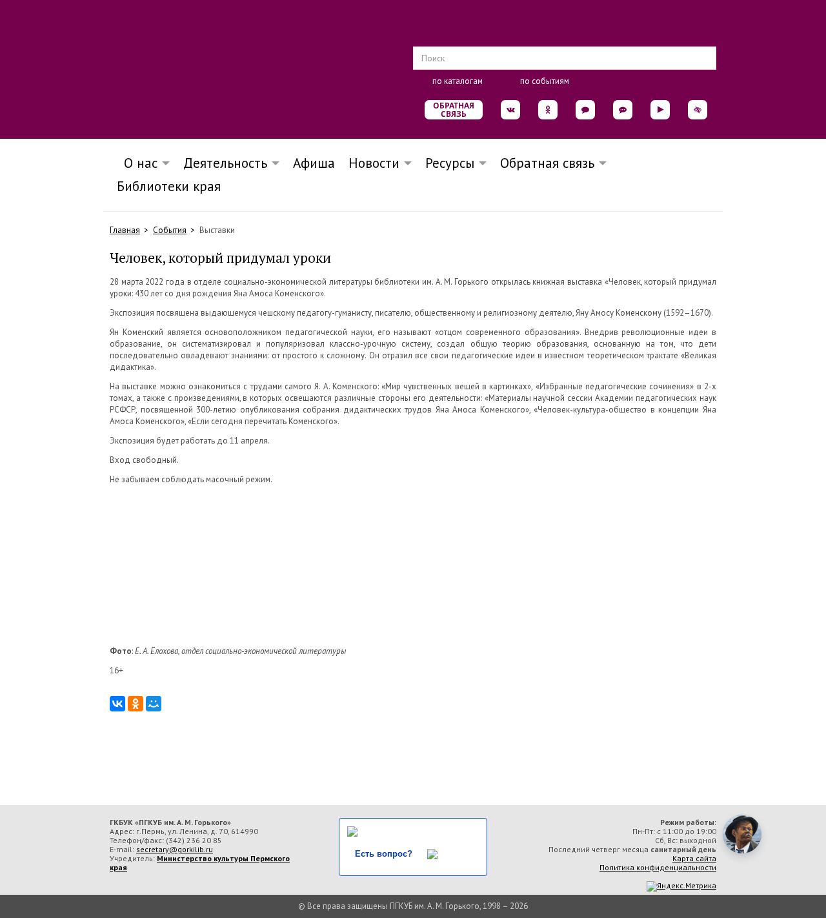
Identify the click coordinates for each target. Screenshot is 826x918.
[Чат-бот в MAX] (622, 109)
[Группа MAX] (585, 109)
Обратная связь (453, 109)
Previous (103, 565)
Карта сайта (694, 858)
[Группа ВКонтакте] (510, 109)
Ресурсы (449, 163)
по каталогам (457, 81)
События (169, 230)
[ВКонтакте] (117, 703)
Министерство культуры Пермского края (200, 862)
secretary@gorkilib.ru (174, 849)
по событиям (544, 81)
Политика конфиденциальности (657, 867)
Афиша (314, 163)
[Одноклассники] (135, 703)
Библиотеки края (169, 186)
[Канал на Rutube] (660, 109)
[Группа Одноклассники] (548, 109)
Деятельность (225, 163)
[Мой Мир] (153, 703)
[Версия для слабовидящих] (697, 109)
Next (722, 565)
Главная (125, 230)
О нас (136, 163)
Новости (373, 163)
